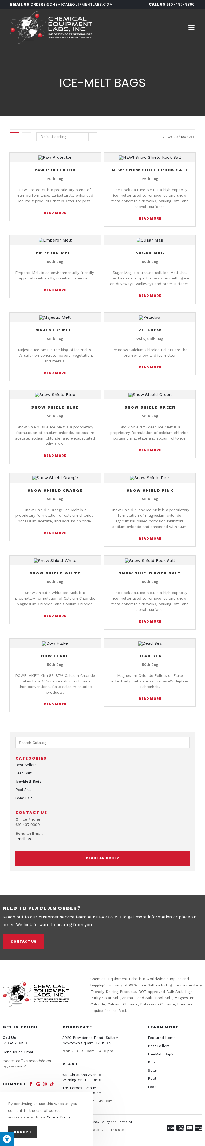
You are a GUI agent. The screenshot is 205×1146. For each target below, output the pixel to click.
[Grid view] (14, 136)
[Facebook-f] (31, 1084)
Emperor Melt (55, 253)
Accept (23, 1131)
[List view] (26, 136)
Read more (55, 213)
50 (176, 137)
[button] (102, 858)
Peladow (149, 330)
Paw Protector (55, 170)
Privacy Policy (99, 1122)
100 (183, 137)
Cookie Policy (58, 1117)
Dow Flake (55, 656)
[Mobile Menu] (191, 27)
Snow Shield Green (150, 407)
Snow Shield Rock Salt (150, 573)
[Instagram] (45, 1084)
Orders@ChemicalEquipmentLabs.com (71, 4)
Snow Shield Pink (150, 490)
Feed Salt (23, 773)
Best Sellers (26, 765)
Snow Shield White (55, 573)
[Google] (38, 1084)
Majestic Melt (55, 330)
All (192, 137)
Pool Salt (23, 790)
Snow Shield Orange (54, 490)
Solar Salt (23, 798)
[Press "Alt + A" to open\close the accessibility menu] (7, 1139)
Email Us (23, 839)
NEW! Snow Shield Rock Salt (150, 170)
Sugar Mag (149, 253)
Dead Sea (150, 656)
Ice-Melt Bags (28, 781)
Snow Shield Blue (55, 407)
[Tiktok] (52, 1084)
